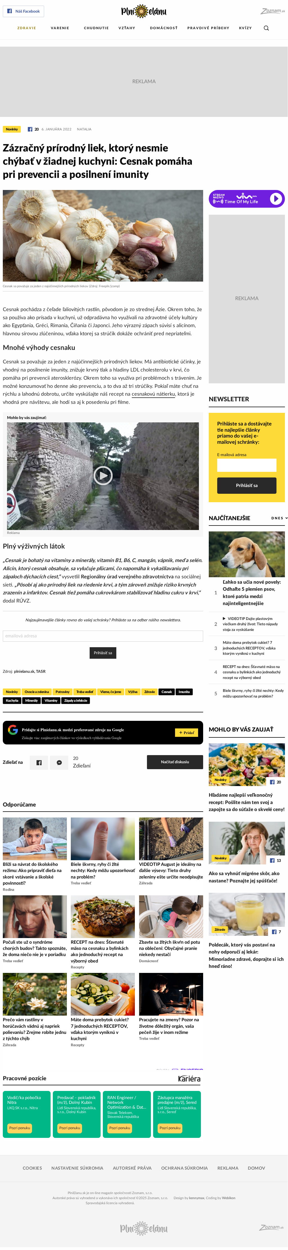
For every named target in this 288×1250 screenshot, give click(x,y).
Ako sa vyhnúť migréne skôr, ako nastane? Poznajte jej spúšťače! (244, 877)
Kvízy (245, 28)
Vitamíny (51, 700)
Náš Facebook (27, 11)
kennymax (196, 1198)
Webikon (228, 1198)
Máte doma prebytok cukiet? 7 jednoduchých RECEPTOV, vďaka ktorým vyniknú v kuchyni (249, 648)
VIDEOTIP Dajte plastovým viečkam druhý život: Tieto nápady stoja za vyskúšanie (250, 624)
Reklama (228, 1168)
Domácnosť (164, 28)
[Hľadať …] (266, 28)
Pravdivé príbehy (208, 28)
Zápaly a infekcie (75, 700)
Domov (256, 1168)
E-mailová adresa (231, 455)
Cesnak (167, 692)
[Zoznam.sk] (272, 11)
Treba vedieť (84, 692)
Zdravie (26, 28)
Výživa (132, 692)
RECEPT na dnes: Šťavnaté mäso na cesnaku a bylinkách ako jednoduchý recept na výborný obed (252, 672)
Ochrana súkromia (184, 1168)
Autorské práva (132, 1168)
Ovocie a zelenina (37, 692)
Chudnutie (96, 28)
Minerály (31, 700)
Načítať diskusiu (175, 762)
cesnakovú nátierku (153, 394)
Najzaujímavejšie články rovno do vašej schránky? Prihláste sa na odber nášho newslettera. (103, 620)
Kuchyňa (12, 700)
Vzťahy (127, 28)
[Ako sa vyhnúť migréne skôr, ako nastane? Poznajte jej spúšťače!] (247, 843)
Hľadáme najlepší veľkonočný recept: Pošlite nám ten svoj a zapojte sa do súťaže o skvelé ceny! (247, 802)
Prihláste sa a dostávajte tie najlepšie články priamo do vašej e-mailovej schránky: (244, 433)
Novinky (12, 129)
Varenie (60, 28)
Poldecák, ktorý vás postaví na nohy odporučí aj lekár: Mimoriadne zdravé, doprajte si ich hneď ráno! (246, 956)
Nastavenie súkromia (77, 1168)
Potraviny (62, 692)
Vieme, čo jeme (110, 692)
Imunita (184, 692)
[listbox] (270, 518)
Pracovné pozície (24, 1078)
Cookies (32, 1168)
